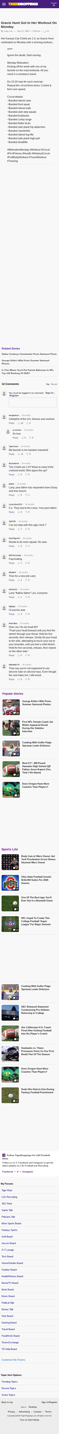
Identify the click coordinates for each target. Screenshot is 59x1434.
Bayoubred (14, 463)
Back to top (7, 1402)
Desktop (33, 1407)
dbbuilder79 (14, 665)
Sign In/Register (49, 1402)
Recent (54, 384)
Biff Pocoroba (15, 555)
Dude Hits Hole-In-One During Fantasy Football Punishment (37, 1091)
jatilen (11, 484)
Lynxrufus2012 (15, 504)
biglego (12, 606)
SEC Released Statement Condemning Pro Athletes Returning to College (35, 1009)
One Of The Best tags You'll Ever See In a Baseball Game (37, 899)
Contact (37, 1411)
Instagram (27, 1171)
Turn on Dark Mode (29, 1420)
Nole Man (13, 623)
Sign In (49, 392)
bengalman (14, 415)
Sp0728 (12, 521)
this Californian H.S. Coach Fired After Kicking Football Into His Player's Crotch (36, 1030)
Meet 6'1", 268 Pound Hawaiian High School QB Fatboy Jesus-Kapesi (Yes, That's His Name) (36, 768)
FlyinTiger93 (14, 538)
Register (14, 395)
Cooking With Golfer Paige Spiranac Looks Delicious (36, 744)
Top (47, 384)
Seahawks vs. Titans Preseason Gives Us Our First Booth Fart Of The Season (37, 1051)
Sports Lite (9, 849)
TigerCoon (13, 446)
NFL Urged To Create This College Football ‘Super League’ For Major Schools (36, 921)
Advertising (24, 1411)
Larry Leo (8, 31)
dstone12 (13, 589)
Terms (48, 1411)
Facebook (7, 1171)
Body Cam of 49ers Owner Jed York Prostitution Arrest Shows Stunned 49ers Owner (38, 859)
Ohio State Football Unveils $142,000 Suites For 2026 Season (36, 879)
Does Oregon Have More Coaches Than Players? (35, 785)
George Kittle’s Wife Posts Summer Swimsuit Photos (36, 703)
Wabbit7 (12, 572)
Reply (11, 423)
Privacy (11, 1411)
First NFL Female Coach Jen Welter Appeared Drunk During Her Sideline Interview (37, 726)
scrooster (17, 430)
